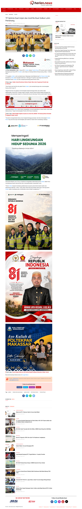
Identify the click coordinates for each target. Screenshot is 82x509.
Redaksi (9, 23)
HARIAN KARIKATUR (68, 8)
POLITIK (62, 8)
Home (4, 8)
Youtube (38, 387)
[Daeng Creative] (32, 501)
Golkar (27, 70)
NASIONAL (18, 435)
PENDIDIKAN (21, 8)
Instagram (32, 387)
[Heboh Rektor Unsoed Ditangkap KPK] (10, 447)
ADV (50, 8)
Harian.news (15, 378)
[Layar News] (13, 501)
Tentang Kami (45, 506)
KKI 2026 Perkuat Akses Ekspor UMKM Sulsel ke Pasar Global (30, 462)
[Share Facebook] (23, 55)
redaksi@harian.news (14, 380)
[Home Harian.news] (41, 3)
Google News (25, 374)
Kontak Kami (52, 506)
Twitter (26, 387)
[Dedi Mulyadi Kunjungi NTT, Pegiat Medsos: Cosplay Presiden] (10, 455)
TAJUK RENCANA (56, 8)
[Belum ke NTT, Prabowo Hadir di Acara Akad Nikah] (10, 413)
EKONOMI (45, 8)
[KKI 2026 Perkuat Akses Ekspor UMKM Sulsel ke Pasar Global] (10, 464)
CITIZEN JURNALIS (39, 8)
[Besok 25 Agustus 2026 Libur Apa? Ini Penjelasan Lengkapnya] (10, 438)
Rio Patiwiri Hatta (43, 76)
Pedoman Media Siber (60, 506)
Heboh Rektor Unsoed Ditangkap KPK (25, 446)
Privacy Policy (68, 506)
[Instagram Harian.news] (59, 501)
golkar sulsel (26, 392)
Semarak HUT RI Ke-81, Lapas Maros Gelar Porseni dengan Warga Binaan (33, 479)
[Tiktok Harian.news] (66, 501)
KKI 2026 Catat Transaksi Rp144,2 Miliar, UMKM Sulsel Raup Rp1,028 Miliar (33, 429)
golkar (9, 392)
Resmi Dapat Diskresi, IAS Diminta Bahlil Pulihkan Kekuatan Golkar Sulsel (30, 372)
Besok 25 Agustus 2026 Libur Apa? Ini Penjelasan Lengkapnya (30, 437)
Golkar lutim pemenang (17, 392)
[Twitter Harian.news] (55, 501)
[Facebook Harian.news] (52, 501)
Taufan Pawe (35, 70)
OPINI (16, 8)
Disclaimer (75, 506)
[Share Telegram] (33, 55)
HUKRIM (32, 8)
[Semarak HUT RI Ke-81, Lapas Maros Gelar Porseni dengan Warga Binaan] (10, 481)
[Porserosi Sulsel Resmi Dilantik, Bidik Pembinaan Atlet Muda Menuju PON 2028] (10, 472)
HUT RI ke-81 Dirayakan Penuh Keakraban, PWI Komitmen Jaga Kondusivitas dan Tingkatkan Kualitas (64, 67)
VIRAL (75, 8)
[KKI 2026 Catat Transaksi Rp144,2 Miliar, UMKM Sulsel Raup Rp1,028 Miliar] (10, 430)
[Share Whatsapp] (30, 55)
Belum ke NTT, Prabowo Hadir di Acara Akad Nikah (28, 412)
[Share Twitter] (27, 55)
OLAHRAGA (27, 8)
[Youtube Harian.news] (62, 501)
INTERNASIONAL (10, 8)
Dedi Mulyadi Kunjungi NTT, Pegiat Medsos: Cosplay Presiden (30, 454)
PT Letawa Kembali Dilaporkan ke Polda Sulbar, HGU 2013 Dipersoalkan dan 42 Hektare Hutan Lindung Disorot (65, 55)
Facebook (19, 387)
